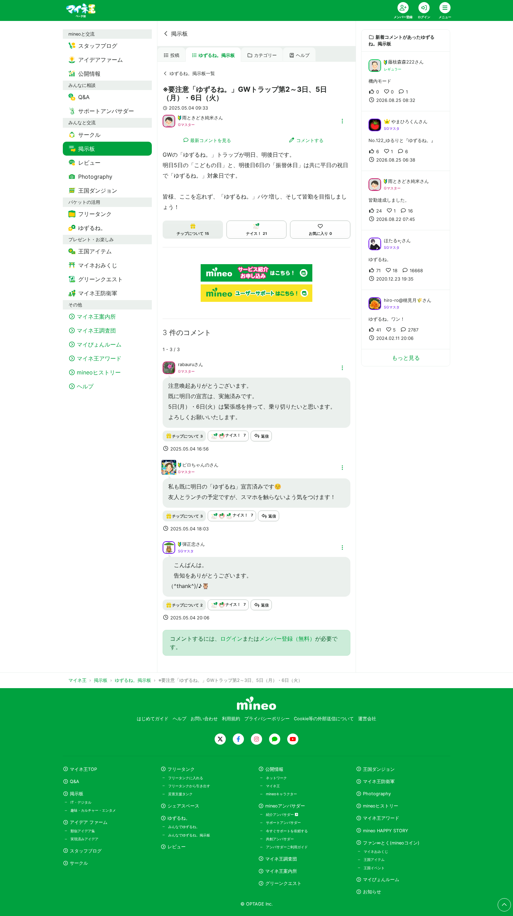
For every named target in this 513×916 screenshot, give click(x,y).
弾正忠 (189, 544)
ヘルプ (303, 55)
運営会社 (367, 718)
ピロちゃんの (195, 465)
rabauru (186, 364)
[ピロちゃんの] (169, 471)
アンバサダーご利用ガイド (287, 847)
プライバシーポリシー (267, 718)
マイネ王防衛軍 (379, 781)
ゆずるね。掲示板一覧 (192, 73)
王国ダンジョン (379, 769)
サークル (79, 863)
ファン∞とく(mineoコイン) (391, 843)
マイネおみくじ (376, 851)
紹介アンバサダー (280, 814)
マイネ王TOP (83, 769)
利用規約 (231, 718)
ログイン (231, 638)
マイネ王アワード (381, 818)
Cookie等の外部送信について (324, 718)
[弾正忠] (169, 546)
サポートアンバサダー (283, 822)
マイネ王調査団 (281, 859)
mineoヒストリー (380, 806)
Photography (377, 793)
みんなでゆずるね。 (184, 827)
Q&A (74, 781)
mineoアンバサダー (285, 806)
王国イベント (374, 868)
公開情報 (274, 769)
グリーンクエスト (283, 883)
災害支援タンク (180, 794)
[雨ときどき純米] (169, 120)
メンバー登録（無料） (287, 638)
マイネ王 (273, 786)
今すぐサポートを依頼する (287, 831)
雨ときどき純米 (198, 117)
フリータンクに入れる (185, 778)
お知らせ (372, 891)
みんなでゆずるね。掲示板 (189, 835)
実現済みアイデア (84, 839)
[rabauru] (169, 367)
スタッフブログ (86, 851)
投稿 (174, 55)
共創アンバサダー (280, 839)
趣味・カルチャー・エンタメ (93, 810)
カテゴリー (265, 55)
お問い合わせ (204, 718)
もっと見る (406, 357)
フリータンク (181, 769)
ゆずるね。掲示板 (217, 55)
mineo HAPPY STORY (385, 830)
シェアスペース (183, 806)
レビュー (177, 846)
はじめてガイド (153, 718)
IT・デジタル (80, 802)
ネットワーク (276, 778)
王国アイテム (374, 859)
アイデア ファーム (88, 822)
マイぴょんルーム (381, 879)
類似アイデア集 (82, 831)
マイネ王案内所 (281, 871)
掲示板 (179, 33)
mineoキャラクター (281, 794)
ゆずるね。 (179, 818)
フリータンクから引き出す (189, 786)
